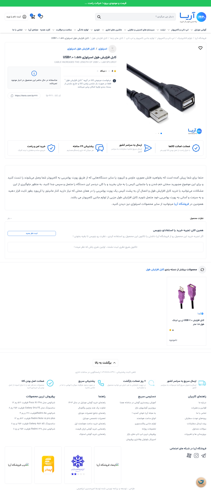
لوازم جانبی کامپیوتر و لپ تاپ (140, 38)
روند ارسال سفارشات (196, 423)
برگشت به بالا (103, 363)
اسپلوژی (102, 49)
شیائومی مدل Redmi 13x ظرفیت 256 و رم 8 (34, 428)
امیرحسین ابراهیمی (86, 488)
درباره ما (202, 402)
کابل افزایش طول (99, 38)
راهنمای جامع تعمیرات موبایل (92, 413)
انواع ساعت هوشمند (146, 418)
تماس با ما (17, 29)
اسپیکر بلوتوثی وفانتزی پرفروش (141, 439)
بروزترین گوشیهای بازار (145, 407)
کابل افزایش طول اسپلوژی (81, 49)
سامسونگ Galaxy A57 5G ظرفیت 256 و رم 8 (33, 423)
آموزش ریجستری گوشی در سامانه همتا (138, 402)
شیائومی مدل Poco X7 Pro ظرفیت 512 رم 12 (33, 402)
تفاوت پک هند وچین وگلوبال (92, 407)
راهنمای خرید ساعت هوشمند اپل (90, 423)
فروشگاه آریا (200, 38)
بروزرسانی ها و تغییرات (195, 434)
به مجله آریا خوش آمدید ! (144, 413)
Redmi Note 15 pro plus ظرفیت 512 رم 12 (34, 418)
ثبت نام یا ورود (13, 16)
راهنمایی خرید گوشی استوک (92, 434)
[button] (161, 133)
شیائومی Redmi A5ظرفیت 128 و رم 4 (37, 413)
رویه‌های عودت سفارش (195, 418)
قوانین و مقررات (198, 407)
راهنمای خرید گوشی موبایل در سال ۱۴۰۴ (87, 402)
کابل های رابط (116, 38)
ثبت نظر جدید (31, 233)
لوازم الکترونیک (184, 38)
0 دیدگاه (103, 71)
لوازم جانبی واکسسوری (145, 423)
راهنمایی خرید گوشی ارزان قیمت (90, 428)
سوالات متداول (199, 428)
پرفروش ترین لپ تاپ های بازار (141, 434)
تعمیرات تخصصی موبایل (94, 418)
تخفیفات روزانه (149, 428)
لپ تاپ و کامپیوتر (165, 38)
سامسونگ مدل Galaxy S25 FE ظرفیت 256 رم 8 (32, 407)
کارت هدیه (45, 29)
